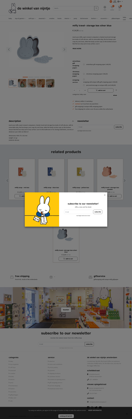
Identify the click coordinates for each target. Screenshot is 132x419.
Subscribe (98, 212)
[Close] (104, 195)
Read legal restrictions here (83, 215)
